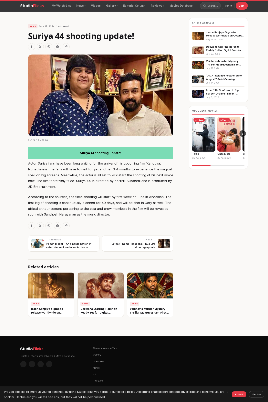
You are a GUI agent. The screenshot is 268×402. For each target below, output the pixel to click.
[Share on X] (40, 46)
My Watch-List (61, 5)
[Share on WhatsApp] (48, 46)
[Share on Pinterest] (57, 46)
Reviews (156, 5)
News (80, 5)
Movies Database (181, 5)
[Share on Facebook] (31, 46)
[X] (40, 364)
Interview (98, 361)
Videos (96, 5)
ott (94, 374)
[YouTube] (49, 364)
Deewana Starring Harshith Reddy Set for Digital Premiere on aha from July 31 (100, 312)
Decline (257, 394)
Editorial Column (134, 5)
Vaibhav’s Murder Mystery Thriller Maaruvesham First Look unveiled (148, 312)
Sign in (228, 5)
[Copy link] (66, 46)
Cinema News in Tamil (105, 348)
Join (241, 5)
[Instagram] (32, 364)
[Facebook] (23, 364)
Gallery (111, 5)
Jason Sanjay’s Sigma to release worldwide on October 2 (47, 312)
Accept (239, 394)
